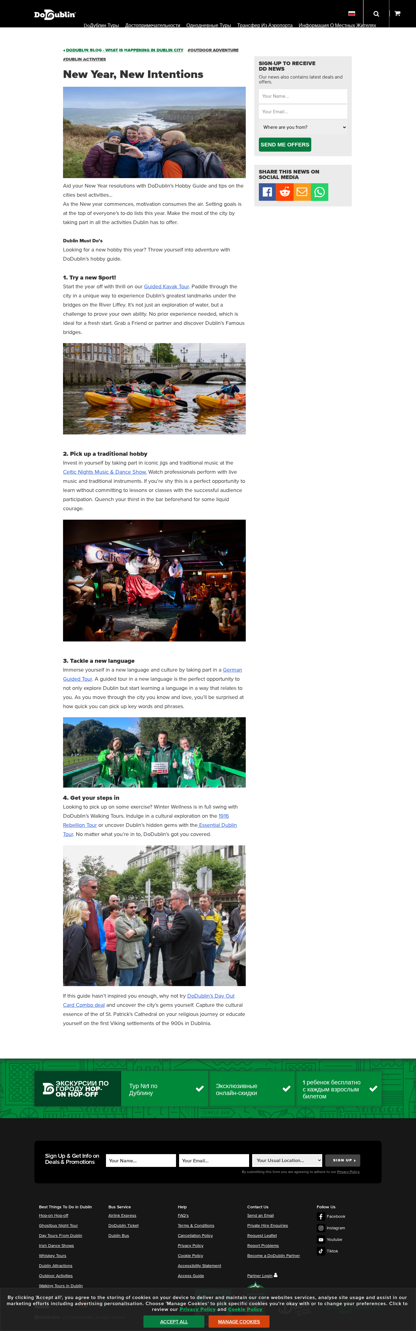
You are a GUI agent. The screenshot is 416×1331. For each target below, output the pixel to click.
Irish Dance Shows (56, 1246)
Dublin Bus (118, 1236)
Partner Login (260, 1276)
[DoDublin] (55, 5)
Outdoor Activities (56, 1276)
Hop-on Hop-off (53, 1215)
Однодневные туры (208, 25)
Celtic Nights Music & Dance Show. (105, 472)
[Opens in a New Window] (285, 199)
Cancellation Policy (195, 1236)
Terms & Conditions (196, 1226)
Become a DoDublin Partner (273, 1256)
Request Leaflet (262, 1236)
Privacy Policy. (348, 1172)
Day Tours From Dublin (60, 1236)
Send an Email (260, 1215)
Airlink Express (122, 1215)
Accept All (174, 1321)
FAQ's (183, 1215)
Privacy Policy (190, 1246)
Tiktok (332, 1251)
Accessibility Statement (199, 1266)
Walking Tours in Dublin (61, 1286)
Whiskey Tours (52, 1256)
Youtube (334, 1240)
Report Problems (263, 1246)
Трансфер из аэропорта (265, 25)
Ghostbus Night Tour (58, 1226)
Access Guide (191, 1276)
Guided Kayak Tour (166, 287)
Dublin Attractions (55, 1266)
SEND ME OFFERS (285, 145)
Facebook (336, 1216)
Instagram (336, 1228)
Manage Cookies (239, 1321)
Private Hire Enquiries (267, 1226)
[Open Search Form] (376, 13)
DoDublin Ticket (123, 1226)
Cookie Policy (190, 1256)
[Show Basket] (403, 13)
